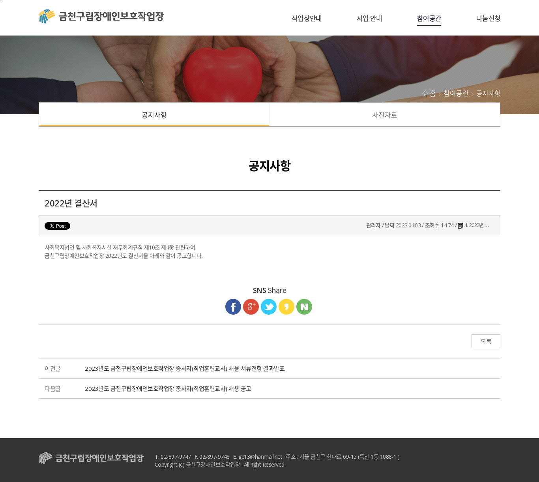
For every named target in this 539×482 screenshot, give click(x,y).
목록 (486, 342)
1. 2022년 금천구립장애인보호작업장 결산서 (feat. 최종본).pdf (479, 225)
